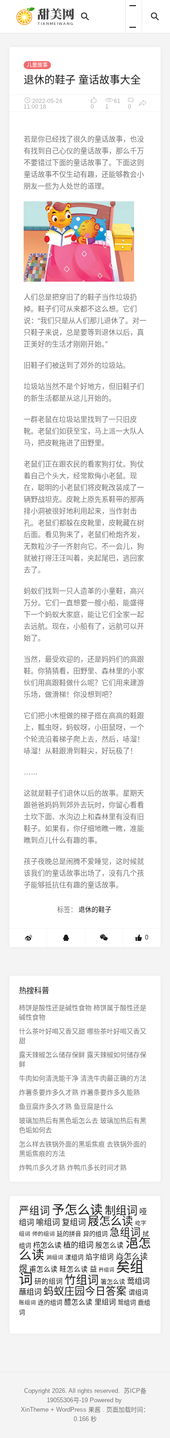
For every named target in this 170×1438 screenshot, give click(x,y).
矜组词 (106, 1269)
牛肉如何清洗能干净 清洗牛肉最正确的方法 (82, 1078)
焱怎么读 (132, 1256)
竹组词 (82, 1279)
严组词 (34, 1211)
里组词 (105, 1302)
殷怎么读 (109, 1245)
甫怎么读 (43, 1269)
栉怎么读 (47, 1245)
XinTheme (35, 1409)
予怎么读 (77, 1210)
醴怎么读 (78, 1302)
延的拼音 (69, 1233)
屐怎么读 (110, 1221)
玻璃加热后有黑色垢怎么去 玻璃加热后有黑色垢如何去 (82, 1125)
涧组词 (54, 1257)
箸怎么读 (113, 1281)
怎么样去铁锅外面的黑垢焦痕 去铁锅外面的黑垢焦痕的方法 (82, 1148)
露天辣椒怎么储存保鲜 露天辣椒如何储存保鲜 (82, 1059)
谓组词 (138, 1292)
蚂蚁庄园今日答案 (85, 1291)
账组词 (27, 1302)
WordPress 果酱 (78, 1409)
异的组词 (95, 1233)
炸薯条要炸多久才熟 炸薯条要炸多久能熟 (79, 1092)
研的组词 (48, 1281)
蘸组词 (30, 1292)
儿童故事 (37, 65)
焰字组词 (99, 1257)
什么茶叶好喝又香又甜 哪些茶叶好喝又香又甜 (82, 1035)
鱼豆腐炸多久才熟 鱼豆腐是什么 (66, 1106)
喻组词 (48, 1222)
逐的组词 (50, 1302)
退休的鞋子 (94, 909)
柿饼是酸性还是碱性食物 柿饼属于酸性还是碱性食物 (82, 1012)
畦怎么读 (74, 1269)
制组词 (121, 1210)
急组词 (125, 1232)
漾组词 (74, 1257)
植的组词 (78, 1244)
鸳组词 (127, 1302)
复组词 (74, 1222)
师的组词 (43, 1234)
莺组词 (138, 1281)
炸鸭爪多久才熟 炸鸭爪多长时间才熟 (73, 1167)
